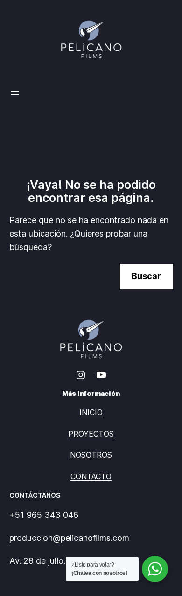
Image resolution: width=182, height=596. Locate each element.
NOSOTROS (91, 455)
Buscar (146, 276)
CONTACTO (91, 476)
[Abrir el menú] (15, 93)
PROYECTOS (91, 433)
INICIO (91, 412)
